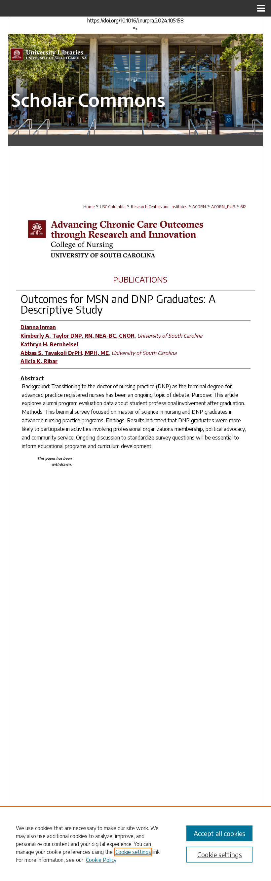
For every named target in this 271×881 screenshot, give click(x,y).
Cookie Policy (101, 860)
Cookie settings (133, 852)
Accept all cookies (219, 833)
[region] (135, 843)
